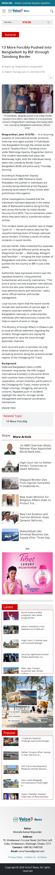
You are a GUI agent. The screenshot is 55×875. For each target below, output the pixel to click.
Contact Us (30, 857)
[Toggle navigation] (4, 11)
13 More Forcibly (16, 421)
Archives (42, 857)
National (10, 34)
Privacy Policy (15, 857)
